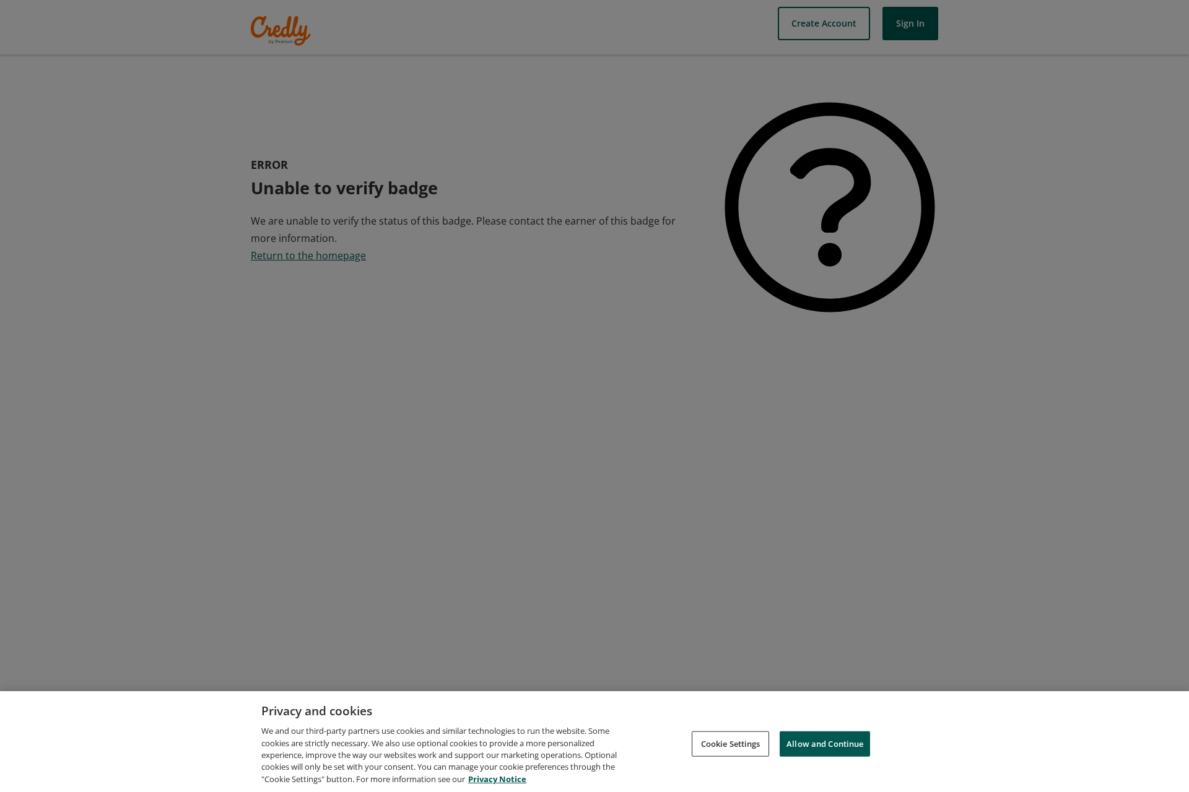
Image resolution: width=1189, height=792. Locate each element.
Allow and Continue (824, 743)
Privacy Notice (497, 779)
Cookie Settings (730, 743)
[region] (594, 741)
